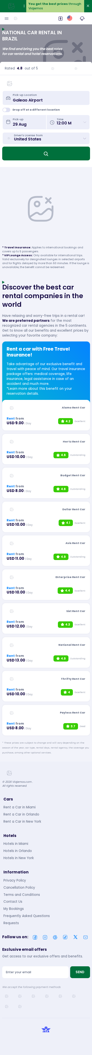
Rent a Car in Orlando (21, 814)
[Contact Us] (82, 18)
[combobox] (49, 98)
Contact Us (12, 901)
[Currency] (60, 18)
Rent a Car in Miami (19, 807)
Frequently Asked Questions (26, 916)
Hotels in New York (18, 858)
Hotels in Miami (15, 843)
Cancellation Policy (19, 887)
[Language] (69, 18)
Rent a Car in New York (22, 821)
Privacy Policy (14, 880)
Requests (11, 923)
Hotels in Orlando (17, 851)
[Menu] (6, 18)
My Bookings (13, 908)
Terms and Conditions (21, 894)
